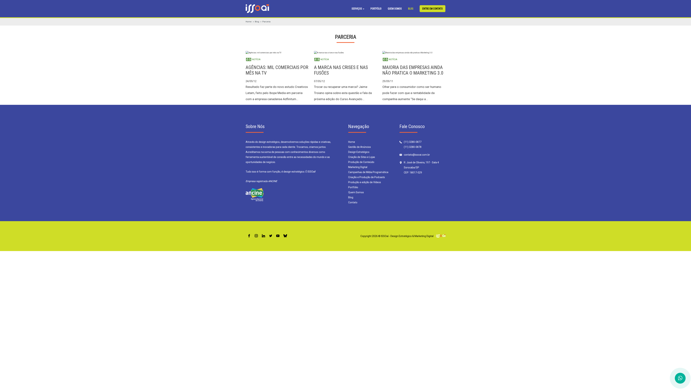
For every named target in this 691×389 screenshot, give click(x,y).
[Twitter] (270, 236)
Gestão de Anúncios (359, 147)
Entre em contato (432, 8)
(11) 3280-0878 (412, 147)
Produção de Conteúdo (361, 162)
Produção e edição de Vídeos (364, 182)
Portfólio (376, 8)
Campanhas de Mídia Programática (368, 172)
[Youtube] (277, 236)
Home (249, 22)
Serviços (357, 8)
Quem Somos (395, 8)
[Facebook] (249, 236)
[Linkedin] (263, 236)
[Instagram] (256, 236)
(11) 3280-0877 (412, 141)
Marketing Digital (357, 167)
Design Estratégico (358, 152)
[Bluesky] (285, 236)
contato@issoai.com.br (417, 154)
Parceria (266, 22)
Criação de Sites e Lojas (361, 157)
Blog (410, 8)
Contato (352, 202)
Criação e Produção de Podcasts (366, 177)
